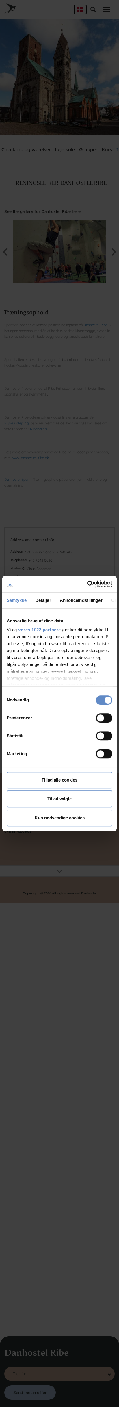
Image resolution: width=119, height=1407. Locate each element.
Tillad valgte (59, 798)
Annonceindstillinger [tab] (81, 600)
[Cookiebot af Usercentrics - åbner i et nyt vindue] (87, 584)
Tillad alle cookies (59, 779)
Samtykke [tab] (17, 600)
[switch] (104, 718)
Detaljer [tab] (43, 600)
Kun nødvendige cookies (60, 817)
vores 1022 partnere (39, 629)
